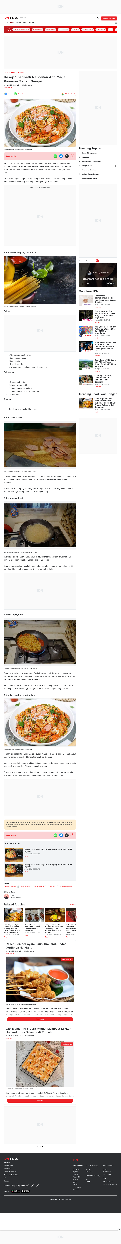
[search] (98, 18)
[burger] (115, 23)
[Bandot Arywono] (6, 917)
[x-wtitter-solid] (67, 157)
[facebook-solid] (61, 157)
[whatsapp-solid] (55, 157)
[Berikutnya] (76, 1053)
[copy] (72, 158)
